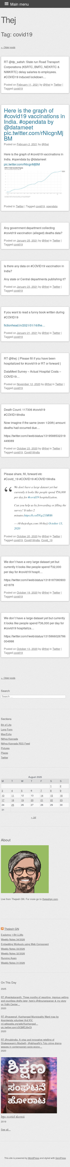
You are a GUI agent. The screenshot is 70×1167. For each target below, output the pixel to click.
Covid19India (32, 452)
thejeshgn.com (50, 899)
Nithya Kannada (9, 739)
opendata (51, 206)
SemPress (60, 1158)
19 (22, 800)
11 (12, 795)
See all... (6, 1129)
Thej (8, 19)
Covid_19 (46, 540)
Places (4, 753)
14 (42, 795)
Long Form (7, 729)
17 (3, 800)
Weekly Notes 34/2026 (13, 939)
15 (51, 795)
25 (12, 805)
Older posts (8, 47)
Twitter (58, 84)
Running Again (9, 958)
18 (12, 800)
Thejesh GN (11, 929)
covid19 (18, 88)
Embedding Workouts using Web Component (25, 944)
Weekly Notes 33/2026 (13, 949)
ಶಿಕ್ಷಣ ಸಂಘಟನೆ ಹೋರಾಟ (13, 1116)
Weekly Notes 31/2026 (13, 963)
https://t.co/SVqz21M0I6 (38, 515)
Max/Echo (6, 734)
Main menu (19, 4)
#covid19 (33, 497)
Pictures (5, 748)
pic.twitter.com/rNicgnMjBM (22, 164)
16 (61, 795)
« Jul (33, 817)
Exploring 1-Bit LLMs (12, 934)
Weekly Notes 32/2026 (13, 953)
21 (42, 800)
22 (51, 800)
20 (32, 800)
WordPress (33, 1158)
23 (61, 800)
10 (3, 795)
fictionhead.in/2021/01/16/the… (24, 325)
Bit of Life (6, 725)
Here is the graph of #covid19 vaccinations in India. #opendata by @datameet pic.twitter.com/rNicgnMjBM (34, 124)
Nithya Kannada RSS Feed (15, 743)
